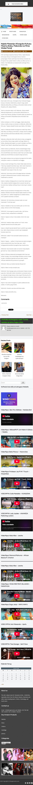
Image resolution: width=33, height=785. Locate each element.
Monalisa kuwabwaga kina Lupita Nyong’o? (19, 356)
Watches (3, 719)
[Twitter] (28, 783)
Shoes (2, 723)
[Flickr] (32, 783)
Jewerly (3, 733)
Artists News (12, 31)
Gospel (14, 34)
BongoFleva (23, 31)
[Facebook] (30, 783)
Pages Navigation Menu (17, 4)
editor (25, 51)
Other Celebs (23, 34)
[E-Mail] (25, 783)
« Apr (2, 684)
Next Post (30, 315)
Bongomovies (5, 34)
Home (4, 31)
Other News (5, 38)
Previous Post (4, 315)
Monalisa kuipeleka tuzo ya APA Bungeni (6, 356)
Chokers (3, 726)
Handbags (3, 730)
